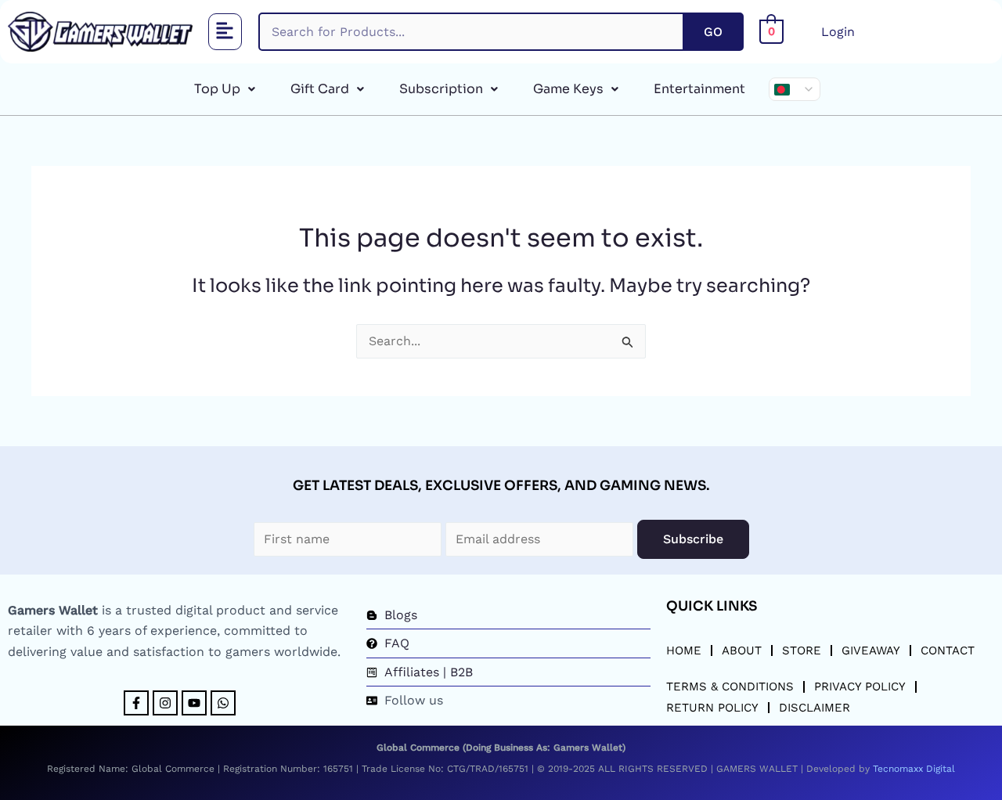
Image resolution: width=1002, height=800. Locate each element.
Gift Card (319, 89)
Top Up (217, 89)
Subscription (441, 89)
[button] (225, 31)
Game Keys (568, 89)
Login (838, 31)
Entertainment (699, 89)
